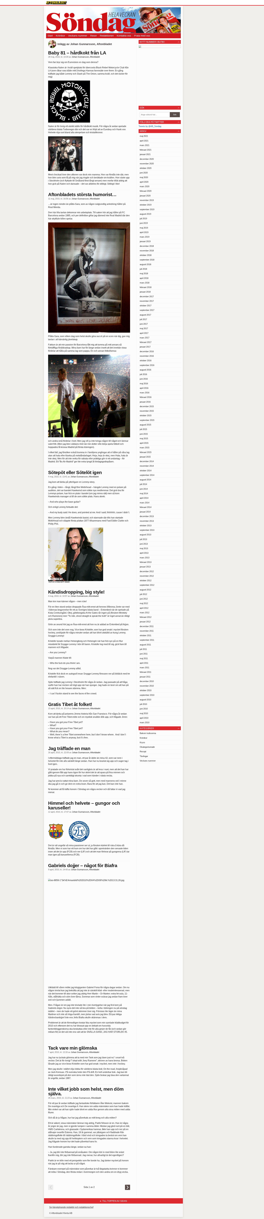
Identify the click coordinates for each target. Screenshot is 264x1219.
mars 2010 (144, 722)
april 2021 (144, 141)
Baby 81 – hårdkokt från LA (77, 52)
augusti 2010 (145, 699)
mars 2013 (144, 557)
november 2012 (147, 576)
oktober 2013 (145, 525)
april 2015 (144, 443)
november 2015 (147, 411)
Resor (93, 35)
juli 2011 (143, 649)
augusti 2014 (145, 479)
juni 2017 (144, 324)
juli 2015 (143, 429)
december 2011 (147, 626)
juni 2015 (144, 434)
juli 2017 (143, 319)
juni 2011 (144, 654)
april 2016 (144, 388)
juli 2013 (143, 539)
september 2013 (147, 530)
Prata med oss (142, 35)
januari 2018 (145, 292)
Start (50, 35)
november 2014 (147, 466)
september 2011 (147, 640)
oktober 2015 (145, 415)
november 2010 (147, 686)
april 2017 (144, 333)
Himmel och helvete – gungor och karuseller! (84, 805)
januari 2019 (145, 241)
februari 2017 (145, 342)
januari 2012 (145, 621)
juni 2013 (144, 544)
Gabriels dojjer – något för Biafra (82, 865)
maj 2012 (144, 603)
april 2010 (144, 718)
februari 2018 (145, 287)
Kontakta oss (124, 35)
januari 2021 (145, 154)
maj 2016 (144, 383)
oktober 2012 (145, 580)
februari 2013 (145, 562)
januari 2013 (145, 566)
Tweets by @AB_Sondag (150, 126)
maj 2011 (144, 658)
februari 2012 (145, 617)
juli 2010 (143, 704)
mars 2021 (144, 145)
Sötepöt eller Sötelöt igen (75, 472)
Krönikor (60, 35)
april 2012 (144, 608)
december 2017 (147, 296)
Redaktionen (107, 35)
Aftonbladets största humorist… (82, 194)
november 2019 (147, 200)
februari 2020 (145, 191)
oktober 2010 (145, 690)
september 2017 (147, 310)
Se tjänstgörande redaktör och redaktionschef (71, 1207)
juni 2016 (144, 379)
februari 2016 (145, 397)
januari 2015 (145, 457)
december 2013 (147, 516)
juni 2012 (144, 599)
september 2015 (147, 420)
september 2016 (147, 365)
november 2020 (147, 163)
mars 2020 (144, 186)
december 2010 (147, 681)
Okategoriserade (147, 747)
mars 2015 (144, 447)
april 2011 (144, 663)
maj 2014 (144, 493)
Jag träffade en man (69, 748)
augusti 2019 (145, 214)
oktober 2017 (145, 305)
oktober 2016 (145, 360)
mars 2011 (144, 667)
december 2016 (147, 351)
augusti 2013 (145, 534)
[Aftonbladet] (56, 2)
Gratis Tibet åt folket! (70, 704)
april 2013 (144, 553)
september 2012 (147, 585)
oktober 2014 (145, 470)
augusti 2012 (145, 589)
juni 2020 (144, 172)
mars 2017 (144, 337)
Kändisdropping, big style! (76, 592)
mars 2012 (144, 612)
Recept (143, 751)
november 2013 (147, 521)
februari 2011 (145, 672)
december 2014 (147, 461)
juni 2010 (144, 708)
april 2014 (144, 498)
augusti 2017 (145, 315)
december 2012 (147, 571)
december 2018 (147, 246)
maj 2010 (144, 713)
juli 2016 (143, 374)
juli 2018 (143, 269)
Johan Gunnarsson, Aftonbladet (86, 57)
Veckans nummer (77, 35)
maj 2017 (144, 328)
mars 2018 (144, 283)
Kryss (142, 742)
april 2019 (144, 232)
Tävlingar (144, 756)
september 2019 (147, 209)
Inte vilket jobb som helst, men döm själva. (85, 1091)
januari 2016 (145, 402)
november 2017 (147, 301)
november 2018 (147, 250)
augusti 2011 (145, 644)
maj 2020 (144, 177)
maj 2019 (144, 228)
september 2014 (147, 475)
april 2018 (144, 278)
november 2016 (147, 356)
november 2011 (147, 631)
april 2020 (144, 182)
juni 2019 (144, 223)
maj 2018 (144, 273)
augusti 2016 (145, 370)
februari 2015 (145, 452)
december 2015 (147, 406)
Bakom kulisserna (148, 733)
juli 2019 (143, 218)
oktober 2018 (145, 255)
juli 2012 (143, 594)
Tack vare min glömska (72, 1048)
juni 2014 (144, 489)
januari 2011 (145, 677)
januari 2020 (145, 195)
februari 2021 (145, 150)
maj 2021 (144, 136)
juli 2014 (143, 484)
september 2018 (147, 260)
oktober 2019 (145, 205)
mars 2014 (144, 502)
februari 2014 (145, 507)
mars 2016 (144, 392)
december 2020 (147, 159)
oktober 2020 (145, 168)
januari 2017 (145, 347)
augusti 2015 (145, 425)
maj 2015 (144, 438)
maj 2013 (144, 548)
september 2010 (147, 695)
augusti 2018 (145, 264)
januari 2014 (145, 512)
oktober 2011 (145, 635)
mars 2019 (144, 237)
